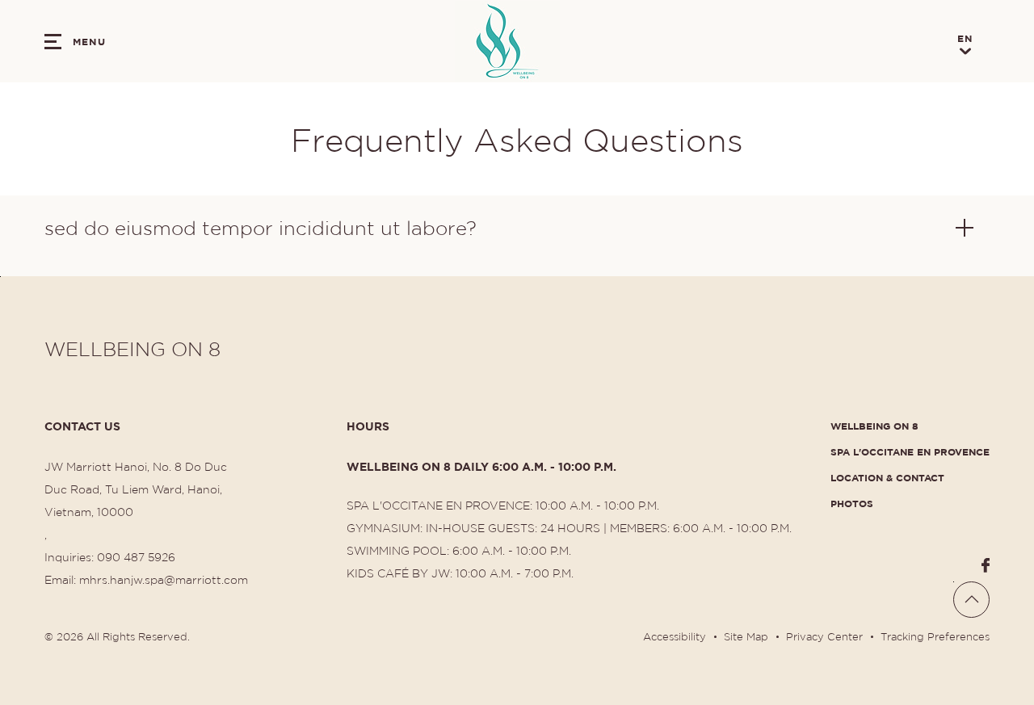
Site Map (746, 636)
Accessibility (674, 636)
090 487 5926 (136, 556)
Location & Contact (887, 477)
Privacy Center (824, 636)
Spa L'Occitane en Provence (910, 451)
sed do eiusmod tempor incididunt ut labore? (260, 227)
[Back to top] (971, 599)
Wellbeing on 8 (874, 425)
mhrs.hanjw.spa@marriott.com (163, 579)
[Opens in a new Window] (985, 565)
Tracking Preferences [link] (935, 636)
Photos (851, 503)
